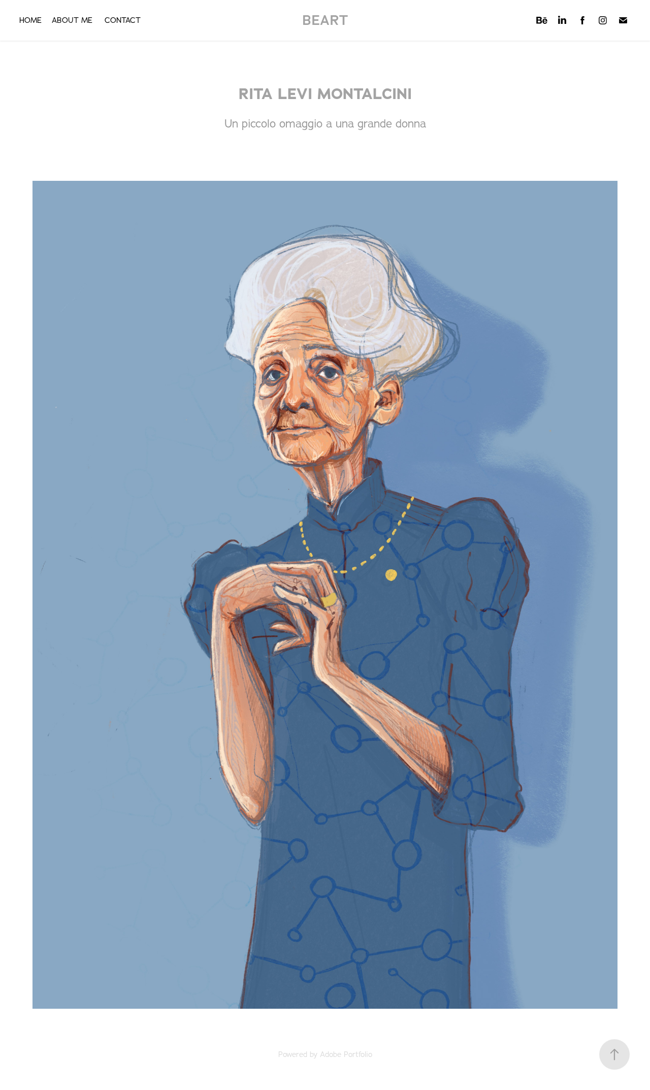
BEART (325, 20)
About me (72, 20)
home (30, 20)
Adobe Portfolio (346, 1054)
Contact (123, 20)
